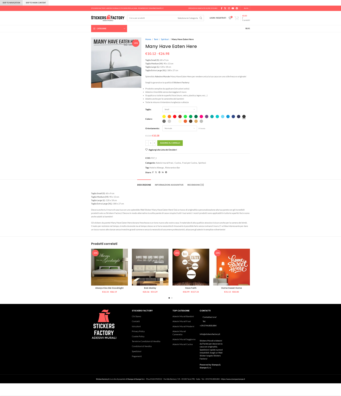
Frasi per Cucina (189, 162)
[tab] (144, 183)
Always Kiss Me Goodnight (109, 288)
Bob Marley (150, 288)
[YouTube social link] (233, 8)
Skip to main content (36, 3)
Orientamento (152, 128)
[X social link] (225, 8)
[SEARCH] (201, 18)
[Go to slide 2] (171, 298)
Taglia (148, 109)
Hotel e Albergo (156, 167)
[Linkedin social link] (162, 172)
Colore (148, 119)
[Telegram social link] (166, 172)
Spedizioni (136, 351)
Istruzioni (136, 326)
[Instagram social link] (229, 8)
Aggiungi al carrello (170, 143)
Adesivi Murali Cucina (182, 344)
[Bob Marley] (150, 267)
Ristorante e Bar (172, 167)
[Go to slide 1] (169, 298)
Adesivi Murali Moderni (183, 326)
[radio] (164, 116)
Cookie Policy (138, 336)
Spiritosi (165, 39)
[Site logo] (107, 17)
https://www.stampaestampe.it (233, 379)
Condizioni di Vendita (142, 346)
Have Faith (190, 288)
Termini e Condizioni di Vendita (146, 341)
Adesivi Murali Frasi (181, 321)
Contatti (136, 321)
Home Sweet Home (231, 288)
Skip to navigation (11, 3)
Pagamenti (137, 356)
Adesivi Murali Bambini (183, 316)
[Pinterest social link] (237, 8)
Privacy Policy (138, 331)
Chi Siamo (136, 316)
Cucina (177, 162)
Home (148, 39)
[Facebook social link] (221, 8)
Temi (156, 39)
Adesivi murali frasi (164, 162)
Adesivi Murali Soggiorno (184, 339)
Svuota (202, 128)
